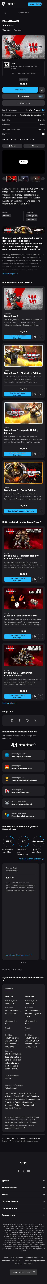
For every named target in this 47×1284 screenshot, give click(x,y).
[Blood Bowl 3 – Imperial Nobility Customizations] (23, 538)
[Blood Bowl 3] (23, 299)
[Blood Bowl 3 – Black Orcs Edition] (23, 356)
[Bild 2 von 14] (23, 179)
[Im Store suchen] (4, 12)
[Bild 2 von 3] (23, 962)
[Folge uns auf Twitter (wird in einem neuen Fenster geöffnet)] (35, 720)
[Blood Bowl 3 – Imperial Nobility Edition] (23, 413)
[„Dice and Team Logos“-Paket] (23, 598)
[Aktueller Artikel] (11, 179)
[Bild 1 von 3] (21, 962)
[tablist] (23, 988)
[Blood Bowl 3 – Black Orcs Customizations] (23, 655)
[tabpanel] (23, 1030)
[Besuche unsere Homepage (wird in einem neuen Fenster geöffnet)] (27, 720)
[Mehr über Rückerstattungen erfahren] (43, 115)
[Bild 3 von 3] (25, 962)
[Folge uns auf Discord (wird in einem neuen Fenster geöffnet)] (11, 720)
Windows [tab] (9, 989)
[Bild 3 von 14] (35, 179)
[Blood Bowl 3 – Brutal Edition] (23, 473)
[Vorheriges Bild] (4, 178)
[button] (23, 273)
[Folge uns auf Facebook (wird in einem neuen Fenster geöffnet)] (19, 720)
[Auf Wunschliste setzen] (40, 337)
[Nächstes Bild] (43, 178)
